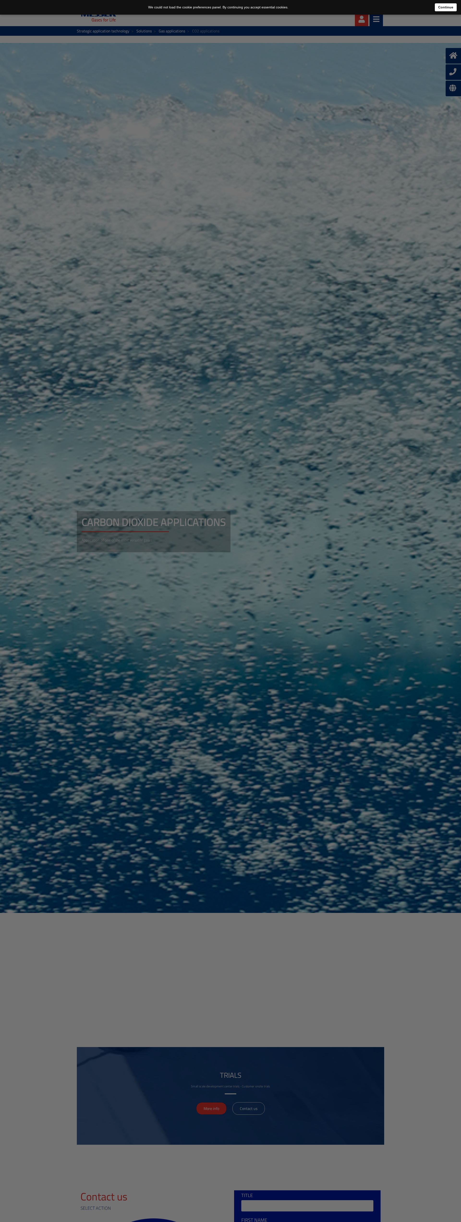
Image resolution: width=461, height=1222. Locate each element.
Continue (445, 7)
